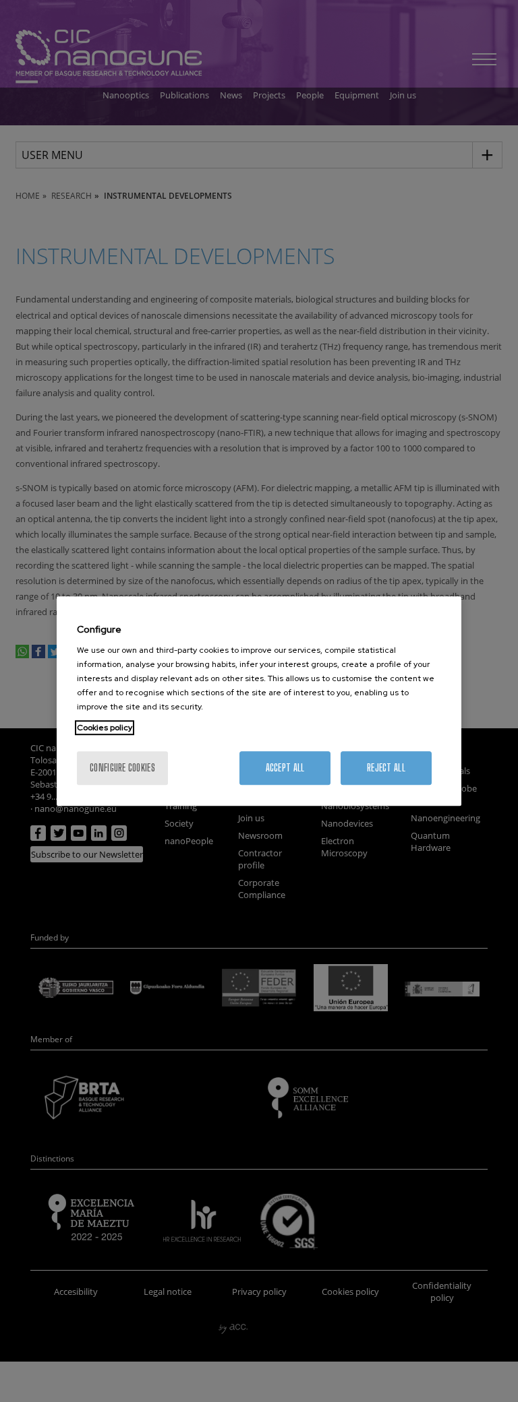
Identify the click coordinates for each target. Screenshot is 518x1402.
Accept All (285, 767)
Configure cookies (122, 767)
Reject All (386, 767)
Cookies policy (104, 727)
